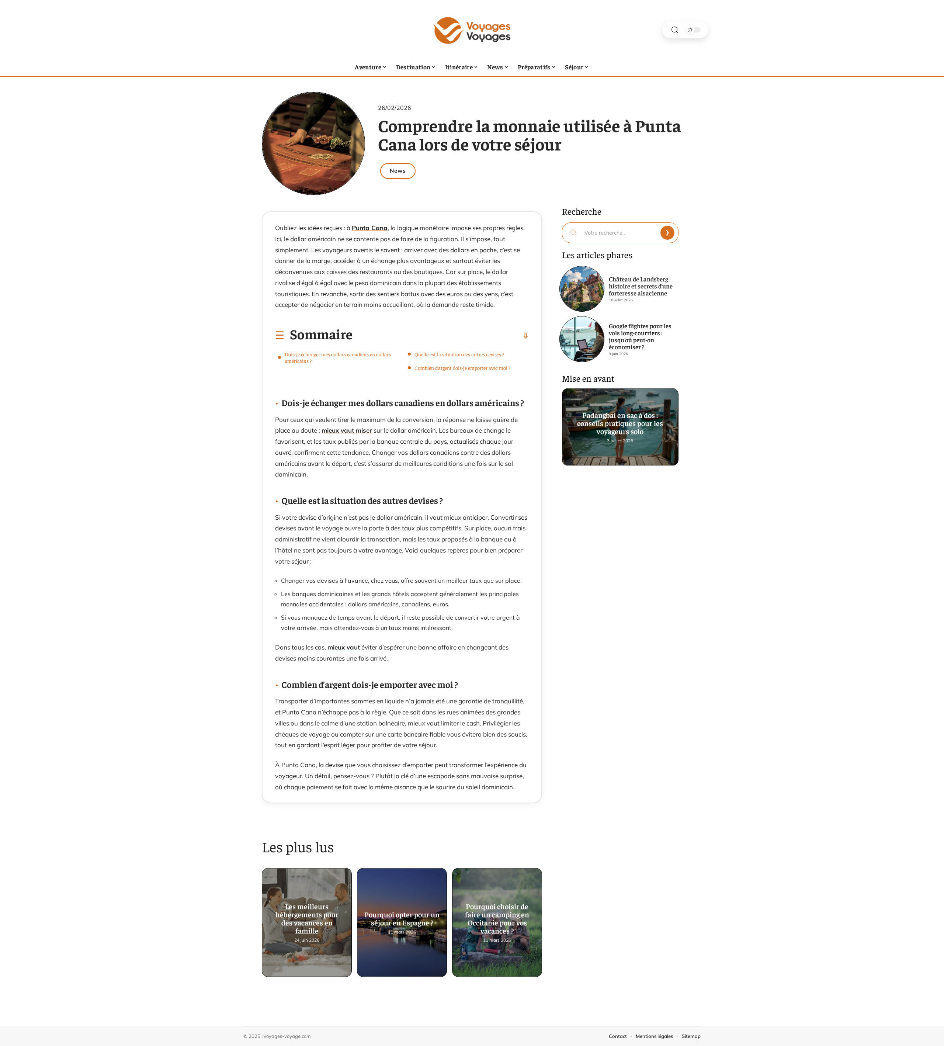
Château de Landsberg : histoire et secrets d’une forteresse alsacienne (641, 286)
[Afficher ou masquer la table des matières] (441, 335)
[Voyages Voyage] (472, 30)
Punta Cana (370, 228)
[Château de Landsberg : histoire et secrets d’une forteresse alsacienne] (582, 288)
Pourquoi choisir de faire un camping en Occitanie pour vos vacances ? (497, 919)
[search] (674, 30)
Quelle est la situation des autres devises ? (459, 354)
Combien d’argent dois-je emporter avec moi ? (462, 367)
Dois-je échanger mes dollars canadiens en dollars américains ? (338, 357)
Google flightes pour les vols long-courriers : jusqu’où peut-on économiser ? (640, 336)
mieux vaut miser (347, 430)
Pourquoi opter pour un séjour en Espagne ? (402, 919)
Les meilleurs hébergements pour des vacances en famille (307, 919)
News (398, 170)
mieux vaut (343, 647)
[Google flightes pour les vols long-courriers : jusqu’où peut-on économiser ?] (582, 338)
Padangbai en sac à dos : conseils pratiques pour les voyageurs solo (620, 423)
